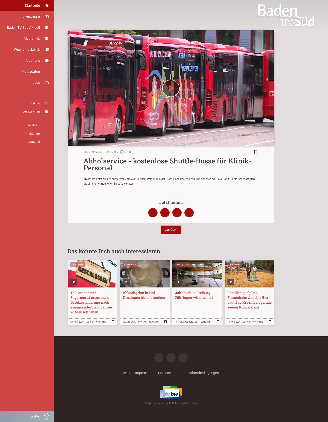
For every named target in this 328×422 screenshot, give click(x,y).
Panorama (78, 265)
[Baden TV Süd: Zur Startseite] (286, 15)
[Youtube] (183, 357)
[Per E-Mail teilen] (189, 212)
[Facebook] (159, 357)
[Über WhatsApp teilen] (177, 212)
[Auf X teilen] (165, 212)
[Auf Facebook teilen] (153, 212)
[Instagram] (171, 357)
